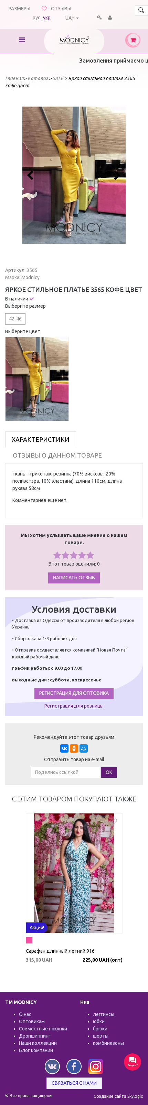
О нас (25, 1014)
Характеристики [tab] (41, 439)
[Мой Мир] (84, 748)
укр (47, 17)
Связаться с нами (74, 1083)
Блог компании (36, 1050)
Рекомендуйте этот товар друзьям (74, 737)
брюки (100, 1028)
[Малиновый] (29, 941)
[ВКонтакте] (64, 748)
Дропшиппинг (35, 1036)
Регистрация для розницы (74, 706)
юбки (99, 1021)
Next (116, 175)
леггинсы (103, 1014)
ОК (109, 772)
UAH (70, 18)
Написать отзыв (74, 577)
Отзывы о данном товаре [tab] (57, 455)
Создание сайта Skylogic (118, 1096)
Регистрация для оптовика (74, 693)
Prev (31, 175)
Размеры (19, 8)
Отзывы (61, 8)
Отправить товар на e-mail (74, 759)
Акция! (37, 927)
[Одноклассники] (74, 748)
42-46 (15, 318)
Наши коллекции (38, 1043)
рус (36, 17)
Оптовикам (32, 1021)
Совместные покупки (43, 1028)
